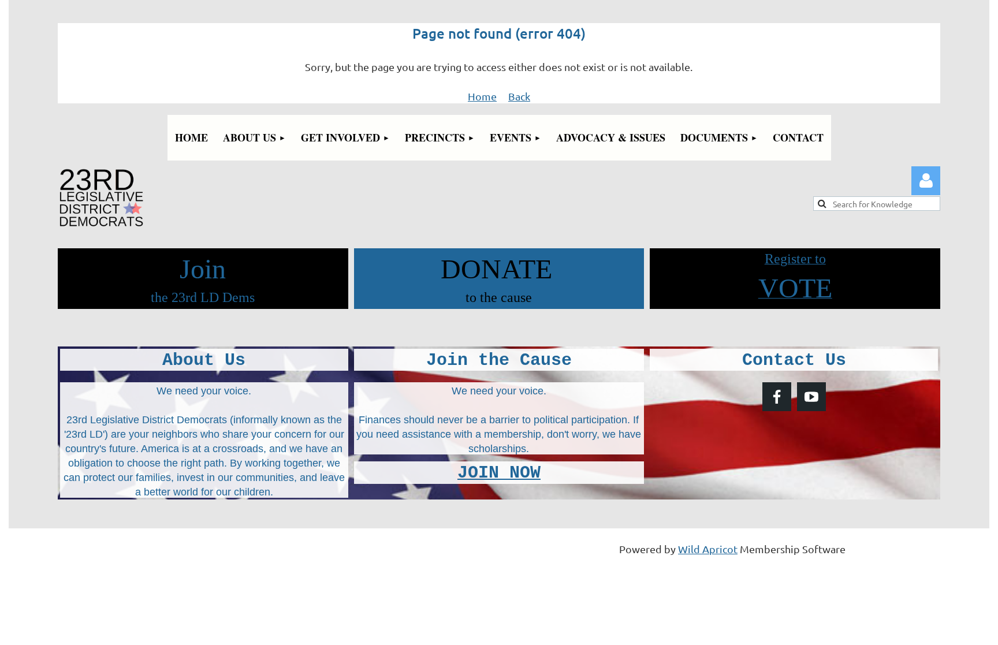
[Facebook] (776, 396)
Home (482, 96)
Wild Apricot (708, 549)
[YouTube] (811, 396)
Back (519, 96)
